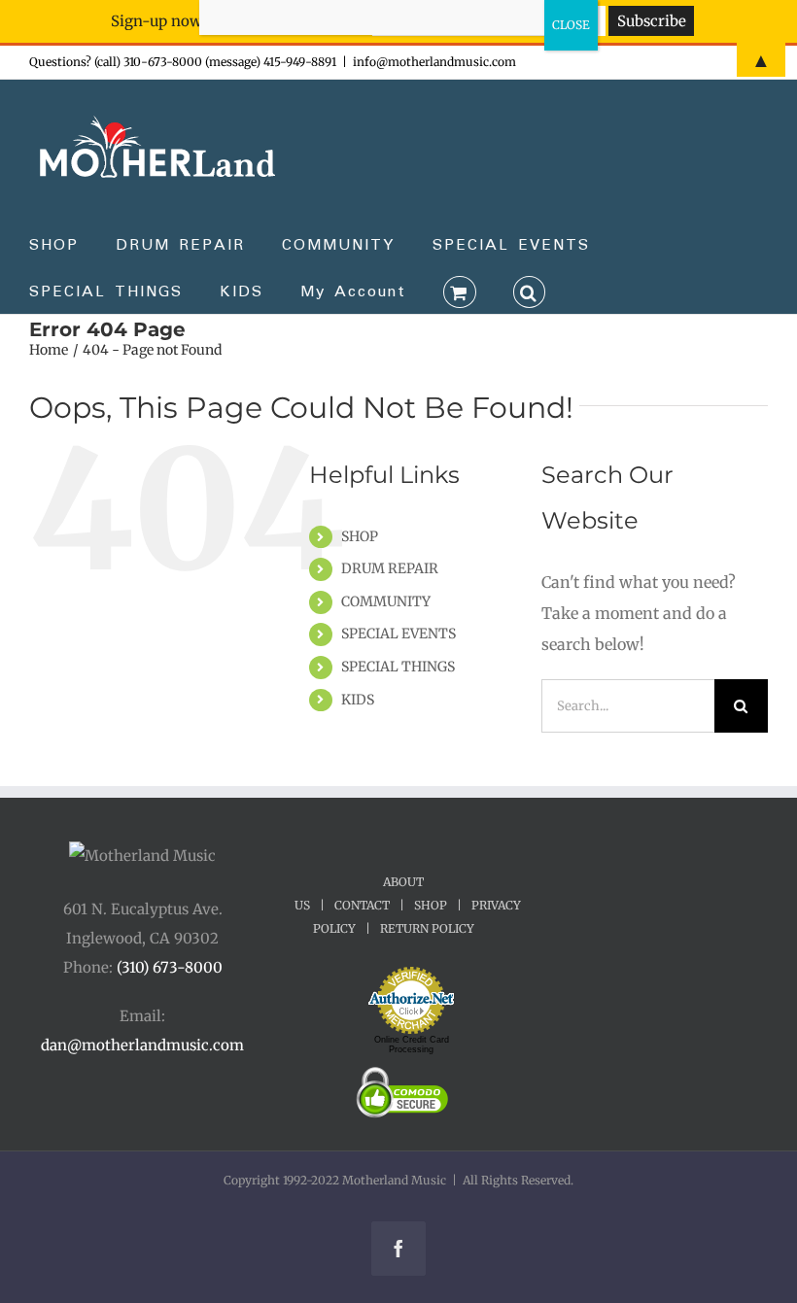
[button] (529, 290)
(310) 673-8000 (170, 967)
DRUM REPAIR (389, 568)
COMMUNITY (386, 601)
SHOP (359, 536)
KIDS (357, 699)
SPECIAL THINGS (398, 666)
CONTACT (362, 905)
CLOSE (571, 24)
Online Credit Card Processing (411, 1044)
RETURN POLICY (427, 928)
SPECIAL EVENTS (398, 633)
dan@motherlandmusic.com (142, 1045)
